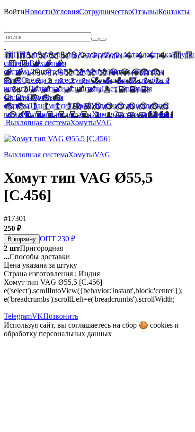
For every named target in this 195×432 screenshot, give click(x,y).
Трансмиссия (50, 106)
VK (37, 316)
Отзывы (145, 12)
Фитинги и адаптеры (58, 114)
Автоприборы (100, 55)
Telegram (18, 316)
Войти (14, 12)
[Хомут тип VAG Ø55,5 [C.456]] (57, 139)
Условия (66, 12)
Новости (39, 12)
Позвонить (60, 316)
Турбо (81, 106)
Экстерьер (130, 114)
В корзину (22, 239)
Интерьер (123, 72)
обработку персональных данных (58, 334)
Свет (109, 89)
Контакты (174, 12)
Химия (103, 114)
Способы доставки (37, 257)
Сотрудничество (105, 12)
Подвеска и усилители (64, 89)
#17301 (15, 218)
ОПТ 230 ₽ (57, 239)
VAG (104, 123)
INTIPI (15, 55)
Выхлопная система (38, 123)
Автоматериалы (51, 55)
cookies (161, 325)
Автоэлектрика (147, 55)
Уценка (160, 114)
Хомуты (83, 123)
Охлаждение (111, 80)
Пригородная (33, 248)
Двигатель (46, 72)
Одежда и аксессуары (56, 80)
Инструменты (85, 72)
